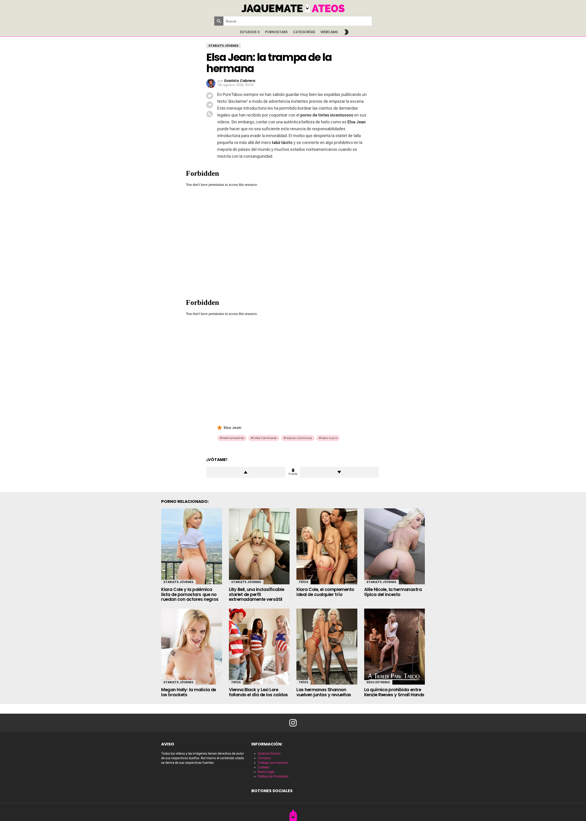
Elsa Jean (232, 427)
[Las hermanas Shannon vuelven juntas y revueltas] (326, 647)
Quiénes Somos (269, 753)
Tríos (303, 582)
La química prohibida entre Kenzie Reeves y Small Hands (394, 692)
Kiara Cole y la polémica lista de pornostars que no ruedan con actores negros (189, 594)
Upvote (245, 472)
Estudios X (250, 32)
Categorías (304, 32)
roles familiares (265, 438)
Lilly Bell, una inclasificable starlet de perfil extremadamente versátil (256, 594)
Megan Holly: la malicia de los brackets (188, 692)
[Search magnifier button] (218, 21)
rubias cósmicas (299, 438)
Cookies (263, 767)
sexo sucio (329, 438)
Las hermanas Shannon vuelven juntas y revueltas (323, 692)
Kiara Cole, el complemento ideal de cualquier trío (325, 591)
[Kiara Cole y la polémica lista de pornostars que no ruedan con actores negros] (191, 546)
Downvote (339, 472)
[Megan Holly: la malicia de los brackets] (191, 647)
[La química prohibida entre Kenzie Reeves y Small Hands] (394, 647)
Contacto (264, 758)
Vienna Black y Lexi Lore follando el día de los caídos (258, 692)
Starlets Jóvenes (178, 582)
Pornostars (276, 32)
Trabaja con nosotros (273, 762)
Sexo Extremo (378, 682)
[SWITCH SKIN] (346, 32)
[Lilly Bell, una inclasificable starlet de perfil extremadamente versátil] (259, 546)
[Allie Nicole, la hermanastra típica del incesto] (394, 546)
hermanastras (233, 438)
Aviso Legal (266, 772)
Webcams (329, 32)
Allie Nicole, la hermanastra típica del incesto (393, 591)
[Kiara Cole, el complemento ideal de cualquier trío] (326, 546)
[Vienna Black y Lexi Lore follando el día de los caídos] (259, 647)
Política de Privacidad (273, 776)
